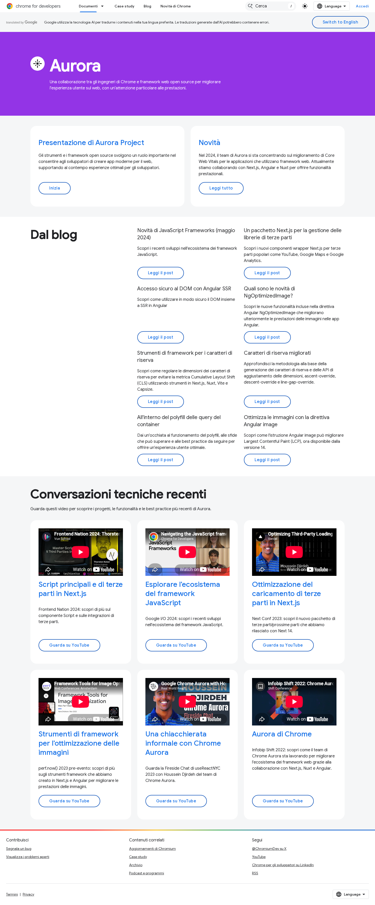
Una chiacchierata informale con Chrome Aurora (183, 743)
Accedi (362, 6)
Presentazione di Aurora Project (91, 142)
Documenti (88, 6)
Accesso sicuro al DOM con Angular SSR (184, 288)
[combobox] (270, 6)
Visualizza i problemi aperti (27, 856)
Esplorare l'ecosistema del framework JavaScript (182, 593)
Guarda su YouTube (69, 645)
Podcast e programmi (146, 873)
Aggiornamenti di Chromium (152, 848)
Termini (12, 894)
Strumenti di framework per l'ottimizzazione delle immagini (79, 743)
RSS (255, 873)
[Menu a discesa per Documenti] (104, 6)
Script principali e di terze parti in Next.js (81, 589)
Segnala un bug (18, 848)
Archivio (135, 865)
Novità (209, 142)
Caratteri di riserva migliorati (277, 353)
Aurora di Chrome (282, 734)
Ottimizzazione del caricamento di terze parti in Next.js (286, 593)
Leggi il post (160, 273)
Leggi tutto (221, 188)
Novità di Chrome (175, 6)
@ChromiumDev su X (269, 848)
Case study (124, 6)
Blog (147, 6)
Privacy (28, 894)
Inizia (54, 188)
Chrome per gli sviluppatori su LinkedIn (283, 865)
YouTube (259, 856)
